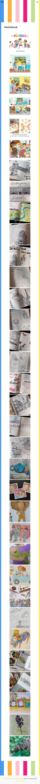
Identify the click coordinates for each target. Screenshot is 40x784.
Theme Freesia (19, 781)
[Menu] (2, 2)
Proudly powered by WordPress (13, 778)
